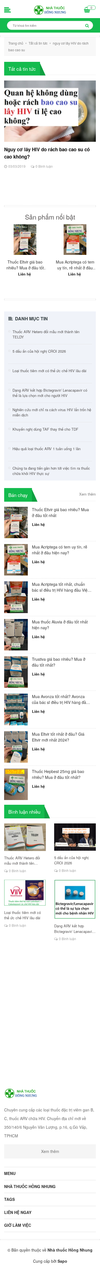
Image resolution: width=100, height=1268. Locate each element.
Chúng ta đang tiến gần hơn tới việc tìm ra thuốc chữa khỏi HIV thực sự (51, 470)
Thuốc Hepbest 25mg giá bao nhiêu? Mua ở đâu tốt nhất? (58, 774)
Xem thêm (87, 494)
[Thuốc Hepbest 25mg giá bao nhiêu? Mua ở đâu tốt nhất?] (16, 783)
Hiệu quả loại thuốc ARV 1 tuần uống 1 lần (46, 448)
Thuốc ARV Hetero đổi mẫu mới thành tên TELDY (45, 334)
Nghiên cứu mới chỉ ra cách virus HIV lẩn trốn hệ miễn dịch (51, 412)
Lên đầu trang (49, 1259)
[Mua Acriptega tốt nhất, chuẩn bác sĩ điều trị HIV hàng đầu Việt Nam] (16, 596)
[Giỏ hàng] (87, 10)
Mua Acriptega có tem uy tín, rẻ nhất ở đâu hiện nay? (75, 265)
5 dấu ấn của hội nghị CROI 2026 (39, 351)
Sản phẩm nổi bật (50, 216)
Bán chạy (18, 494)
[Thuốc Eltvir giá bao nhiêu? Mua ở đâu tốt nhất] (25, 239)
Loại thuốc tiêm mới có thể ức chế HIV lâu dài (49, 370)
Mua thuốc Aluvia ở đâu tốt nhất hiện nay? (60, 624)
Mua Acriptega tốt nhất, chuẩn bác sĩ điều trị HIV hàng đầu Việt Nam (60, 587)
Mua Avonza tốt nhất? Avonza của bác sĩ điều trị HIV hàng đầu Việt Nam (60, 699)
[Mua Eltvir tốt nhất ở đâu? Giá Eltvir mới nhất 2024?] (16, 746)
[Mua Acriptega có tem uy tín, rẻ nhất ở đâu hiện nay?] (75, 239)
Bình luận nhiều (24, 811)
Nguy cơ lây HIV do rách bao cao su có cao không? (47, 153)
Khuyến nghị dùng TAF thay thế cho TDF (45, 429)
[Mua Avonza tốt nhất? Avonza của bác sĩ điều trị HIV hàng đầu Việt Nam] (16, 709)
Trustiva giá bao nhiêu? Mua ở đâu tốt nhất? (58, 662)
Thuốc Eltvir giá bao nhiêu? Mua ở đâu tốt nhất (25, 265)
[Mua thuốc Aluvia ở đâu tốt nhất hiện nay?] (16, 634)
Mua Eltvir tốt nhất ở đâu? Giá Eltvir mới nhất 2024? (58, 737)
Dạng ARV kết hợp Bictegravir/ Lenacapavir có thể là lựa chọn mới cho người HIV (49, 392)
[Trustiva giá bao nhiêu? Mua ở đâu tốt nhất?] (16, 671)
